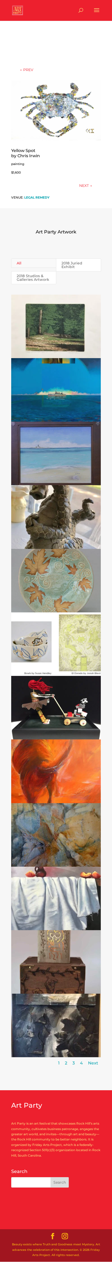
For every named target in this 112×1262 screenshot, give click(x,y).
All (19, 263)
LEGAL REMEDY (36, 197)
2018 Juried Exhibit (71, 265)
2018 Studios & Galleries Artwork (33, 278)
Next (93, 1063)
